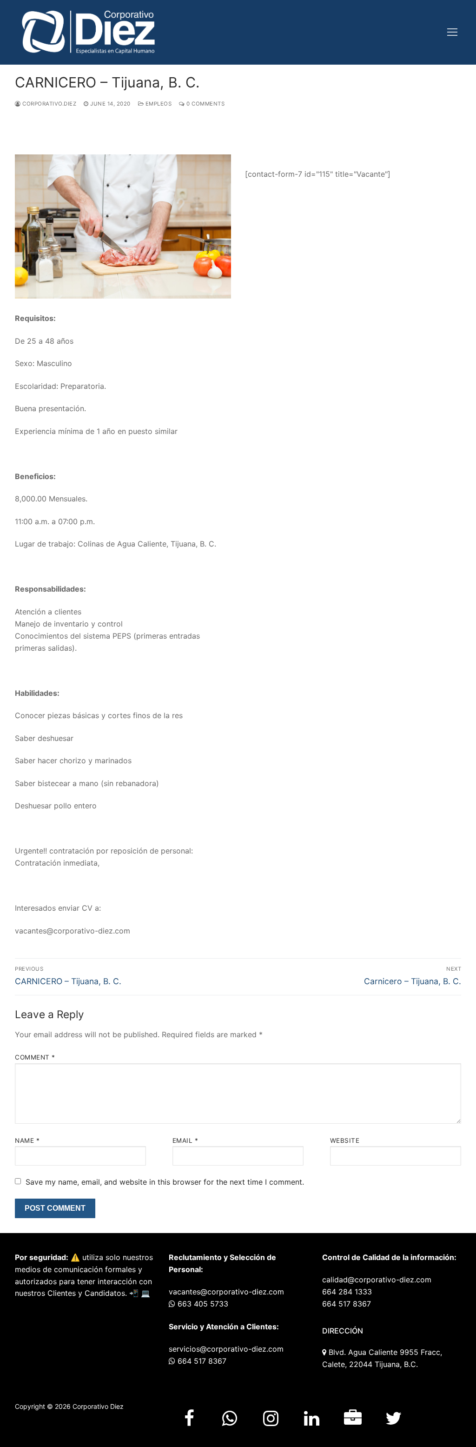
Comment (35, 1057)
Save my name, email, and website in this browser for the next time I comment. (165, 1182)
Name (27, 1140)
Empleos (158, 103)
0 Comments (205, 103)
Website (345, 1140)
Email (185, 1140)
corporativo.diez (48, 103)
